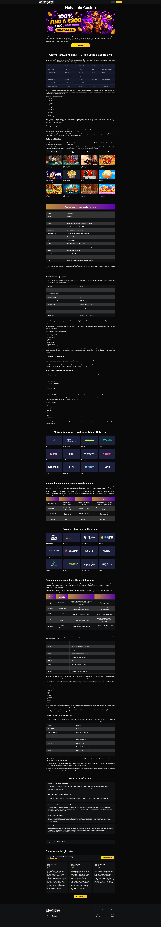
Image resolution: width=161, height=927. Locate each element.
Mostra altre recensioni (80, 896)
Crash (88, 151)
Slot (106, 151)
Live (71, 151)
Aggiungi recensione (107, 857)
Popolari (53, 151)
